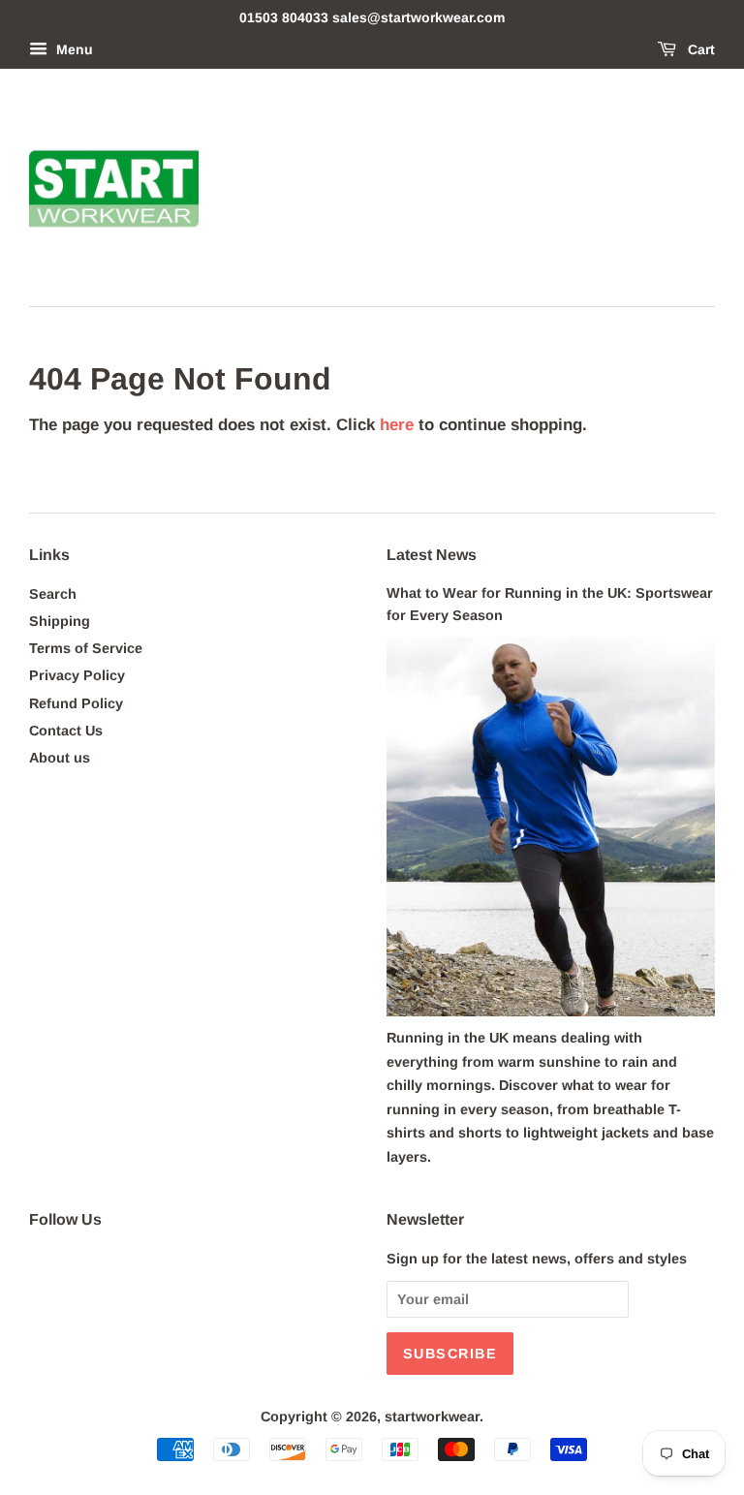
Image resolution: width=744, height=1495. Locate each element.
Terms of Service (85, 648)
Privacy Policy (77, 675)
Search (53, 594)
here (397, 425)
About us (59, 757)
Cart (699, 49)
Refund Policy (76, 703)
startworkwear (432, 1416)
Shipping (59, 621)
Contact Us (66, 730)
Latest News (432, 554)
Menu (72, 49)
